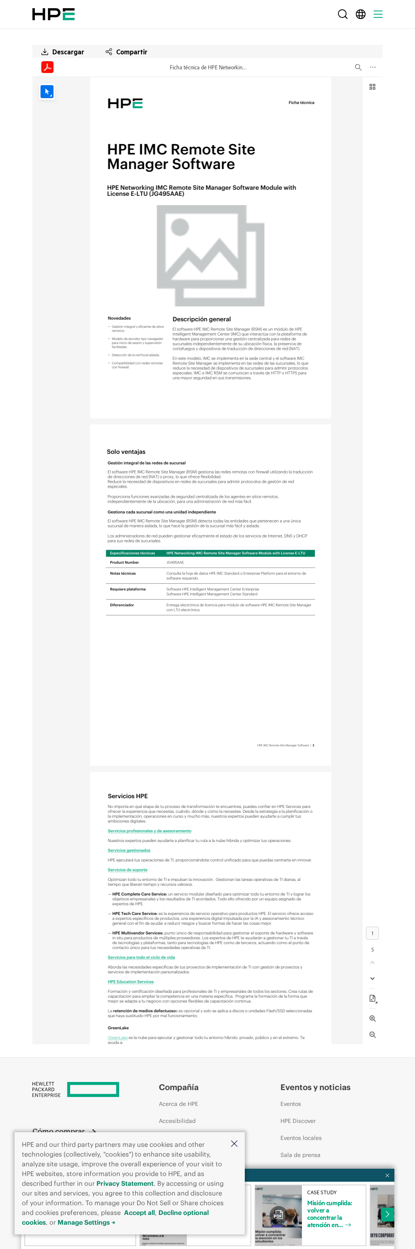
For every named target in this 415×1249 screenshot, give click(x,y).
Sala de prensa (300, 1155)
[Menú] (378, 14)
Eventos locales (301, 1138)
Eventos (290, 1104)
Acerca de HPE (178, 1104)
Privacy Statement (125, 1183)
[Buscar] (343, 14)
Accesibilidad (177, 1121)
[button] (234, 1144)
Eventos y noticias (315, 1087)
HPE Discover (298, 1121)
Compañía (179, 1087)
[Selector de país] (361, 14)
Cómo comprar (58, 1131)
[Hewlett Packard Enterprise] (53, 14)
